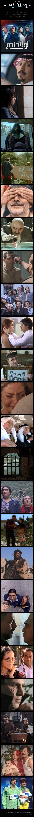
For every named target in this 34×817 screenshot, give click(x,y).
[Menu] (5, 5)
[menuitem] (5, 5)
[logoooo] (19, 5)
